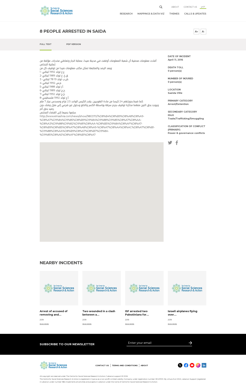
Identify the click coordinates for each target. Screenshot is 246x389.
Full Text (46, 44)
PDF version (73, 44)
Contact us (190, 7)
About (175, 7)
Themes (174, 13)
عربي (203, 6)
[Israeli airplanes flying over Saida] (187, 288)
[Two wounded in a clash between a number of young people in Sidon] (101, 288)
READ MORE (44, 324)
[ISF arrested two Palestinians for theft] (144, 288)
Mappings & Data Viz (151, 13)
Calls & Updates (195, 13)
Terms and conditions (125, 365)
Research (126, 13)
